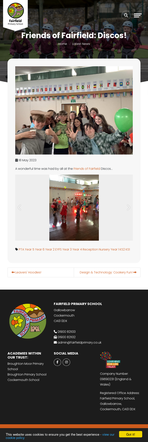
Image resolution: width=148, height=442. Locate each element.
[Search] (126, 15)
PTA (21, 249)
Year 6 (40, 249)
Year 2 (50, 249)
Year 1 (115, 249)
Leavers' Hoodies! (28, 272)
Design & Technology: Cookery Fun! (106, 272)
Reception (90, 249)
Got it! (130, 434)
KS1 (128, 249)
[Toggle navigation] (138, 15)
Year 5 (29, 249)
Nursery (104, 249)
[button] (19, 208)
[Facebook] (57, 362)
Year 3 (67, 249)
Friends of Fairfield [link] (87, 168)
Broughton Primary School (27, 374)
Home (62, 44)
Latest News (81, 44)
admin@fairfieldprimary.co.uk (79, 342)
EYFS (58, 249)
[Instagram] (66, 362)
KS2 (122, 249)
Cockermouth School (23, 380)
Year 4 (77, 249)
